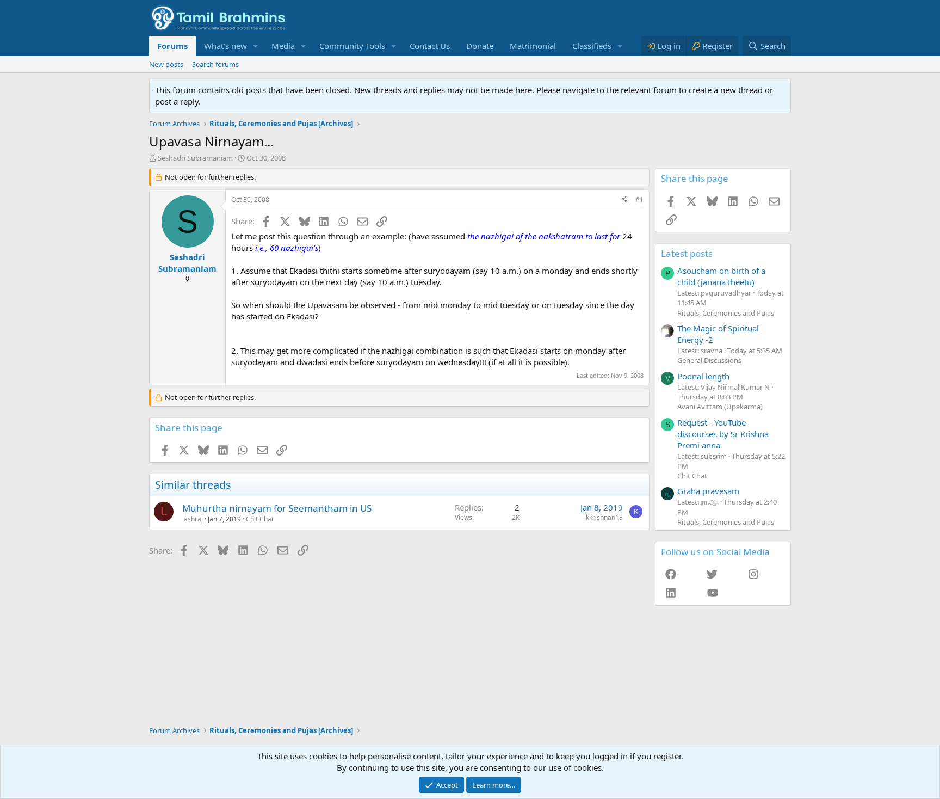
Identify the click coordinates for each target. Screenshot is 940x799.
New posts (166, 64)
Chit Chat (260, 519)
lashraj (192, 519)
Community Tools (352, 45)
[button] (255, 46)
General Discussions (709, 360)
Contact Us (430, 45)
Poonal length (703, 376)
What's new (225, 45)
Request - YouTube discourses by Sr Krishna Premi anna (723, 434)
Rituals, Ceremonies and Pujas (725, 313)
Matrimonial (533, 45)
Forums (172, 45)
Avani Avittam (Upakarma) (720, 406)
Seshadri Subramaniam (195, 158)
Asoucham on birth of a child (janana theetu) (721, 276)
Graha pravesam (708, 490)
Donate (479, 45)
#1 (639, 199)
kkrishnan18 (604, 517)
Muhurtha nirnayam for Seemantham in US (277, 508)
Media (283, 45)
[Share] (624, 200)
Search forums (215, 64)
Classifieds (591, 45)
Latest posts (687, 253)
